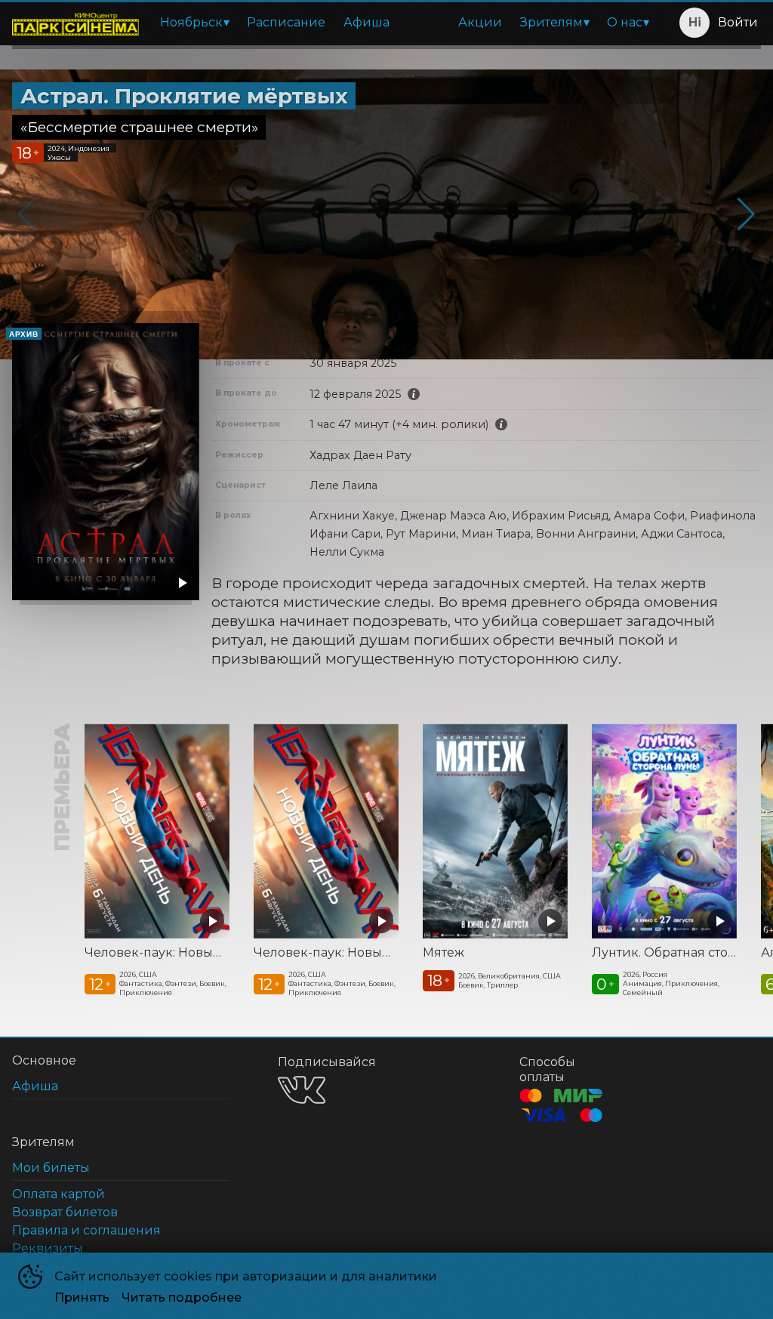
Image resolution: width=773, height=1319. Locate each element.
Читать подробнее (182, 1297)
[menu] (404, 22)
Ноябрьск (191, 22)
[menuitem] (194, 22)
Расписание (286, 22)
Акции (480, 22)
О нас (624, 22)
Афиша (366, 22)
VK (301, 1090)
